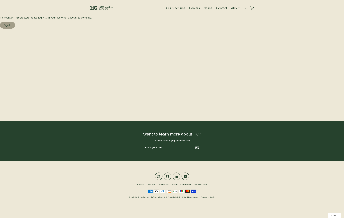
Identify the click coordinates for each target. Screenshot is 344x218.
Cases (208, 8)
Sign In (7, 25)
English (333, 215)
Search (140, 184)
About (235, 8)
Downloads (163, 184)
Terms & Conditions (181, 184)
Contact (221, 8)
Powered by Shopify (208, 197)
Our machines (175, 8)
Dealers (194, 8)
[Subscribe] (197, 147)
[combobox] (334, 215)
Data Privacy (200, 184)
